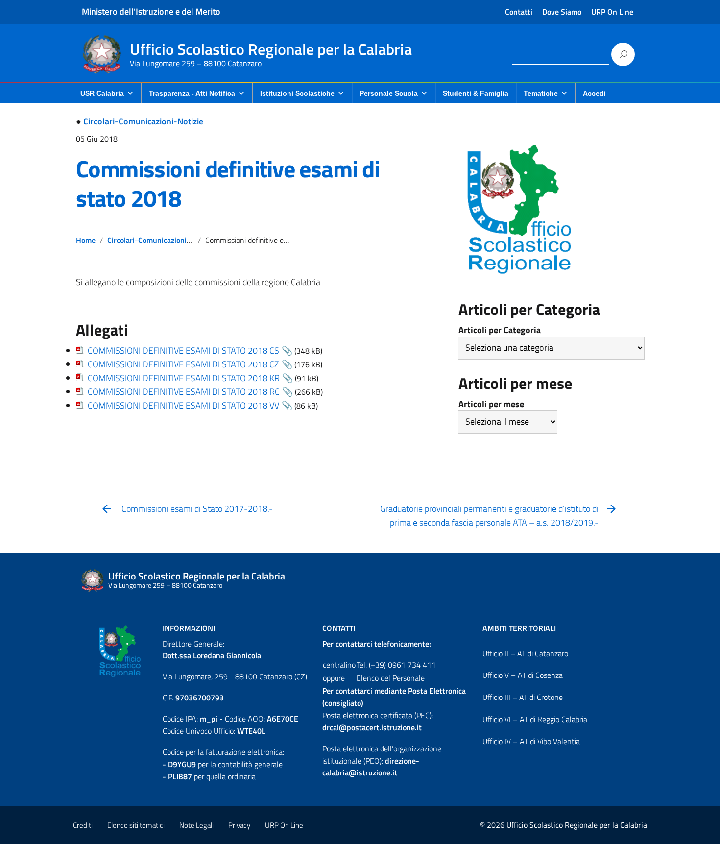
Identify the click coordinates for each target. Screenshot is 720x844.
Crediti (83, 825)
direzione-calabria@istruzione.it (370, 767)
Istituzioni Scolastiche (297, 93)
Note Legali (196, 825)
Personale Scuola (389, 93)
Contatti (518, 12)
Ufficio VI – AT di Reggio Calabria (534, 719)
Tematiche (541, 93)
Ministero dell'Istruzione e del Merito (151, 11)
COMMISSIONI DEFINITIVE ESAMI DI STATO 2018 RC (184, 391)
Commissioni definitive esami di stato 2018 (228, 183)
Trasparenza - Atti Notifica (192, 93)
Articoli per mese (491, 403)
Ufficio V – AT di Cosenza (522, 675)
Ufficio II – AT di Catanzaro (525, 653)
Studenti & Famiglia (475, 93)
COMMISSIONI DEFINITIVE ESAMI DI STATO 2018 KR (184, 378)
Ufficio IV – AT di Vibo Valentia (531, 741)
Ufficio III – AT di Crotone (522, 697)
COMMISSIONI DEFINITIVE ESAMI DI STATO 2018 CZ (183, 364)
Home (86, 240)
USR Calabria (102, 93)
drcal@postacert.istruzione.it (372, 727)
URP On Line (612, 12)
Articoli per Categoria (499, 330)
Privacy (239, 825)
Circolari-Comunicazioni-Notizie (143, 121)
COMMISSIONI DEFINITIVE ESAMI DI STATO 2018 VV (183, 405)
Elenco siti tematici (136, 825)
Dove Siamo (561, 12)
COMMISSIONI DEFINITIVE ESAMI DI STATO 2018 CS (183, 350)
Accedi (594, 93)
